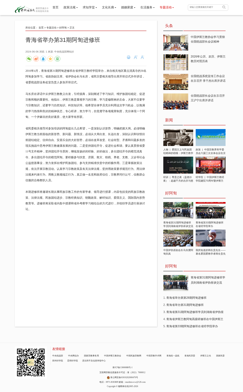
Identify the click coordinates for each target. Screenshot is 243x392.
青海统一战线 (173, 355)
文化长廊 (108, 7)
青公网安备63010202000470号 (124, 377)
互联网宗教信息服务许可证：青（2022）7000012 (122, 372)
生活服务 (146, 7)
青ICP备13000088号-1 (122, 367)
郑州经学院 (57, 360)
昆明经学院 (72, 360)
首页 (55, 7)
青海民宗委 (189, 355)
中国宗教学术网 (153, 355)
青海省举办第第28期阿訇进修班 (186, 297)
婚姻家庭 (127, 7)
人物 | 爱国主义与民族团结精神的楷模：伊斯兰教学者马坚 (178, 153)
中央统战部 (57, 355)
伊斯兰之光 (205, 355)
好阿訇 (63, 27)
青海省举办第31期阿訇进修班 (185, 304)
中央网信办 (73, 355)
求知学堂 (89, 7)
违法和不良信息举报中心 (94, 360)
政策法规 (70, 7)
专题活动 (166, 7)
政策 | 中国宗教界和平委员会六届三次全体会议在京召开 (211, 153)
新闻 (169, 120)
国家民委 (220, 355)
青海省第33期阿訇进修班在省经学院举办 (192, 326)
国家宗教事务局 (91, 355)
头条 (169, 25)
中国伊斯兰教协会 (112, 355)
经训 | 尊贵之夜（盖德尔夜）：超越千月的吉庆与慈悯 (178, 181)
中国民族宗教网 (133, 355)
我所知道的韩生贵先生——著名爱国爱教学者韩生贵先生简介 (211, 254)
